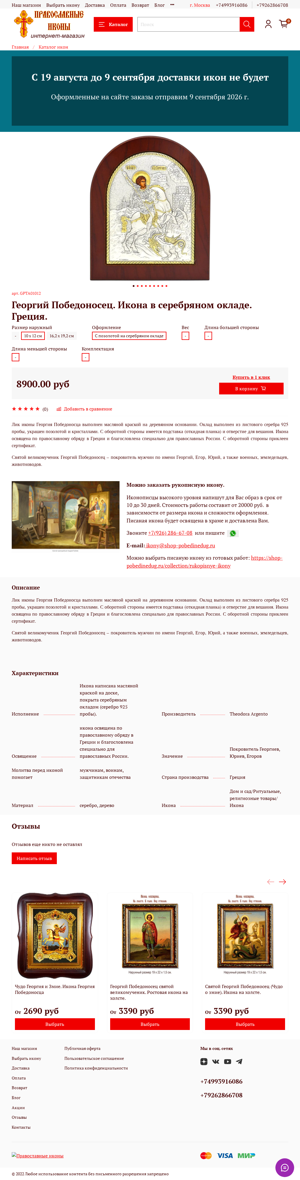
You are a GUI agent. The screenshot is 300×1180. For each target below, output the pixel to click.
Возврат (140, 5)
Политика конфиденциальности (96, 1068)
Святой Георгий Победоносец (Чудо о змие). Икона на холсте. (244, 989)
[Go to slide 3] (142, 286)
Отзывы (19, 1117)
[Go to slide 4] (146, 286)
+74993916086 (232, 5)
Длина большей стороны (231, 327)
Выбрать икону (63, 5)
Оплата (118, 5)
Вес (185, 327)
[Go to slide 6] (154, 286)
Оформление (106, 327)
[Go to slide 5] (150, 286)
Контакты (21, 1127)
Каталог (118, 24)
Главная (20, 47)
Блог (159, 5)
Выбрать (54, 1024)
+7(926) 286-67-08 (170, 532)
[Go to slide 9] (166, 286)
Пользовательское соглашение (94, 1058)
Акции (18, 1107)
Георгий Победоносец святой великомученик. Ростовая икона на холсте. (149, 992)
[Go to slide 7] (158, 286)
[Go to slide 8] (162, 286)
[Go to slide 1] (133, 286)
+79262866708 (272, 5)
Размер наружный (32, 327)
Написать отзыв (34, 858)
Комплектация (98, 349)
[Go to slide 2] (138, 286)
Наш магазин (26, 5)
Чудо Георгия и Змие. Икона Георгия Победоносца (55, 989)
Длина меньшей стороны (39, 349)
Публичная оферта (82, 1048)
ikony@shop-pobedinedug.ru (180, 545)
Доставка (95, 5)
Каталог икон (53, 47)
